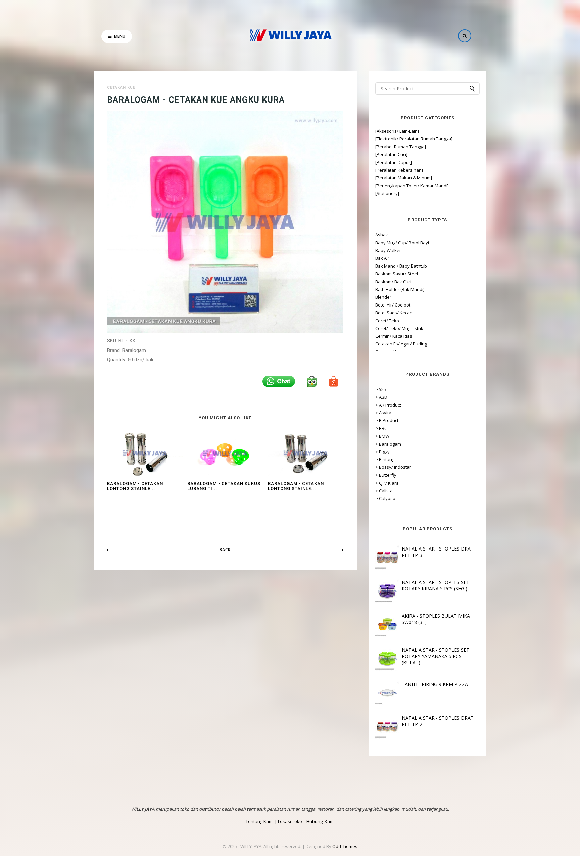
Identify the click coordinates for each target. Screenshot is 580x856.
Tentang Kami (260, 821)
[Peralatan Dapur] (393, 162)
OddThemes (344, 846)
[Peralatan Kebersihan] (399, 170)
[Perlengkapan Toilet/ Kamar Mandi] (412, 185)
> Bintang (384, 459)
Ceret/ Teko (387, 321)
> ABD (381, 397)
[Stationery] (387, 193)
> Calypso (385, 498)
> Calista (384, 491)
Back (225, 550)
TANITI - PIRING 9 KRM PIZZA (435, 684)
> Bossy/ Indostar (393, 467)
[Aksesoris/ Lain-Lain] (397, 131)
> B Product (386, 420)
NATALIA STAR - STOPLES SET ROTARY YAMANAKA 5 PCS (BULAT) (435, 656)
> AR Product (388, 405)
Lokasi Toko (290, 821)
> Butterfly (385, 475)
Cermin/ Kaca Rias (393, 336)
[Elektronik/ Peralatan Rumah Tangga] (413, 139)
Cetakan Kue (121, 87)
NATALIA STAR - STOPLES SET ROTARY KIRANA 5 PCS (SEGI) (435, 585)
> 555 (380, 389)
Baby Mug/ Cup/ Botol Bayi (402, 243)
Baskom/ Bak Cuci (393, 282)
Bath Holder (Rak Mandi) (399, 289)
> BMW (382, 436)
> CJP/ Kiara (387, 483)
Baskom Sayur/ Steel (396, 274)
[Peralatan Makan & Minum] (403, 178)
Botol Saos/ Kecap (394, 313)
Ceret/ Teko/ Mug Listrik (399, 328)
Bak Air (382, 258)
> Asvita (383, 413)
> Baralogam (388, 444)
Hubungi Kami (320, 821)
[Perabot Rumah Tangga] (400, 147)
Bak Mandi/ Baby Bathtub (401, 266)
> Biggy (382, 452)
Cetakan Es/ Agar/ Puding (401, 344)
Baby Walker (388, 250)
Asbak (381, 235)
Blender (383, 297)
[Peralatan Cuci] (391, 154)
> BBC (381, 428)
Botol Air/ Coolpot (392, 305)
